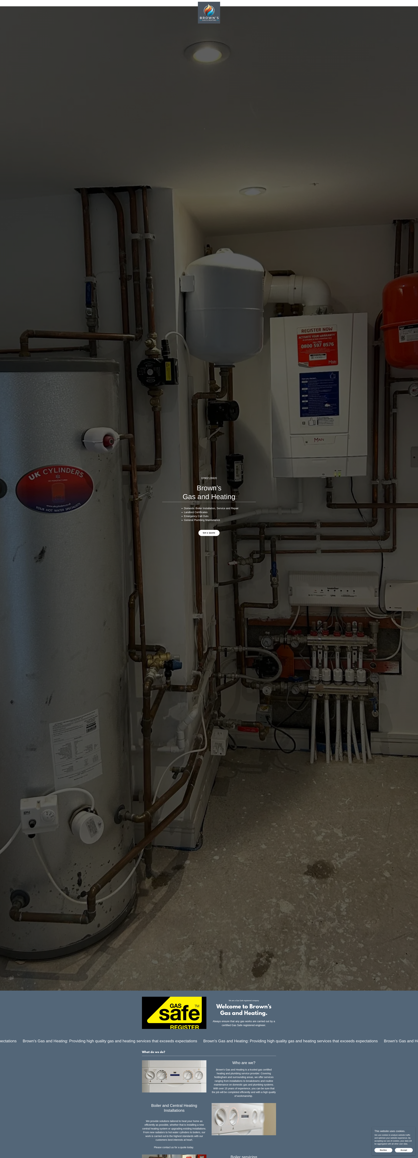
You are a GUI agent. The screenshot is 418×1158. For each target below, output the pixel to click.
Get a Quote (209, 533)
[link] (209, 3)
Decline (383, 1150)
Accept (404, 1150)
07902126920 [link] (209, 478)
